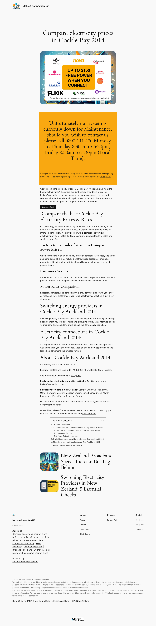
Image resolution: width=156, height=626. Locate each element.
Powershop (45, 396)
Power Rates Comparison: (68, 436)
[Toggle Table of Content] (101, 421)
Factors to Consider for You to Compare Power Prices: (79, 430)
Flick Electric (101, 390)
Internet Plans (89, 413)
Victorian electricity (33, 546)
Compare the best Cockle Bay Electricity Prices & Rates (78, 427)
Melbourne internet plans (36, 553)
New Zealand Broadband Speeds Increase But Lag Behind (87, 461)
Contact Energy (85, 390)
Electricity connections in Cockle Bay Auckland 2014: (76, 442)
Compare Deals (48, 207)
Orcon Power (102, 393)
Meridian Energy (73, 393)
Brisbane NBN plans (22, 550)
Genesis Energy (47, 393)
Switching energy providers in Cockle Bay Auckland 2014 (78, 439)
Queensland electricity (23, 543)
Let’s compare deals (61, 424)
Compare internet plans (31, 540)
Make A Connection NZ (36, 6)
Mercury (60, 393)
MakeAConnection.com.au (25, 561)
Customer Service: (65, 433)
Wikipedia (76, 375)
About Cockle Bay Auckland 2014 (68, 445)
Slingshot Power (74, 396)
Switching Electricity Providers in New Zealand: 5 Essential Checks (82, 486)
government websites (50, 405)
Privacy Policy (105, 177)
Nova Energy (89, 393)
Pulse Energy (58, 396)
